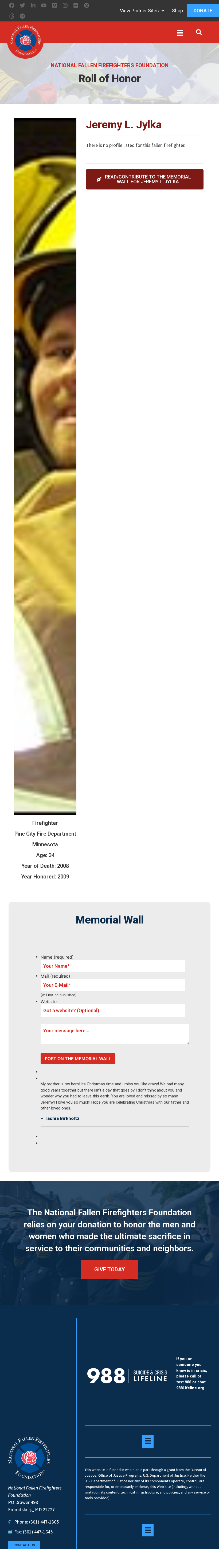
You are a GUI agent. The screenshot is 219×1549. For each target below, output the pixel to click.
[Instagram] (65, 5)
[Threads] (11, 16)
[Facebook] (11, 5)
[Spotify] (22, 16)
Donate (203, 10)
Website (49, 1001)
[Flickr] (76, 5)
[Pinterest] (86, 5)
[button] (114, 34)
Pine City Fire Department (45, 834)
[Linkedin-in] (33, 5)
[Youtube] (43, 5)
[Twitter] (22, 5)
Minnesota (45, 844)
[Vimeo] (54, 5)
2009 (63, 876)
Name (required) (57, 957)
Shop (177, 10)
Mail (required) (55, 976)
